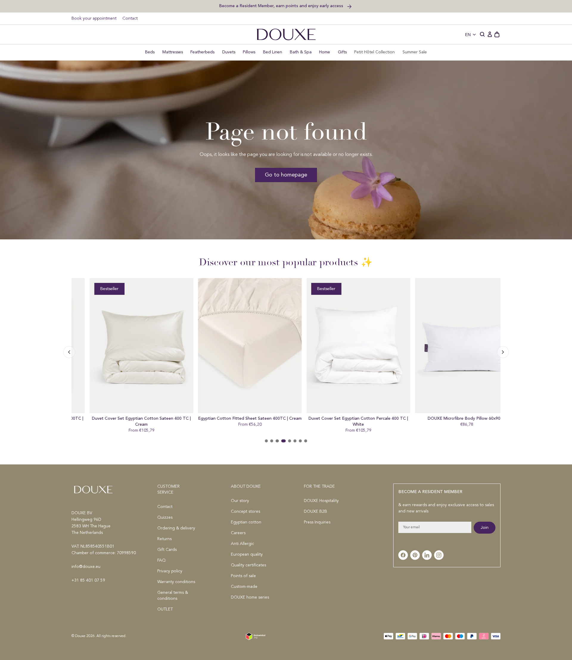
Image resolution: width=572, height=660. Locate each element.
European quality (247, 554)
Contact (130, 18)
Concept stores (245, 511)
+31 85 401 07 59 (88, 580)
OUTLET (165, 609)
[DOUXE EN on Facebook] (403, 555)
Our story (240, 501)
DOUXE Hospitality (321, 501)
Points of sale (243, 576)
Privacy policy (169, 571)
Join (485, 528)
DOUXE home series (250, 597)
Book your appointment (94, 18)
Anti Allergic (242, 544)
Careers (238, 533)
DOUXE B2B (315, 511)
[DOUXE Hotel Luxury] (286, 34)
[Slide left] (503, 352)
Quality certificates (248, 565)
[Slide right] (69, 352)
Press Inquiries (317, 522)
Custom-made (244, 587)
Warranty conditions (176, 582)
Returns (164, 539)
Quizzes (164, 517)
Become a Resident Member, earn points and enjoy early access (281, 5)
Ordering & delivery (176, 528)
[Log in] (489, 34)
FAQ (161, 560)
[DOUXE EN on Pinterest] (415, 555)
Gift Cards (167, 550)
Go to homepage (286, 175)
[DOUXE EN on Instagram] (439, 555)
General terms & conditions (172, 596)
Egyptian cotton (246, 522)
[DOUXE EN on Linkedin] (427, 555)
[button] (482, 34)
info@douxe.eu (86, 567)
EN (468, 34)
